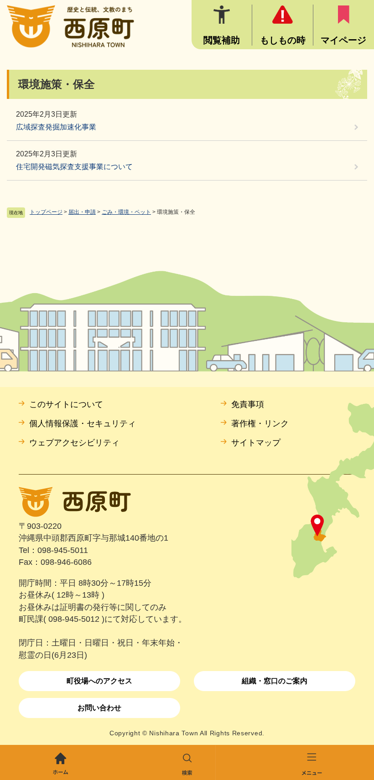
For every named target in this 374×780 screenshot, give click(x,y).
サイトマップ (255, 442)
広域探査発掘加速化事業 (56, 127)
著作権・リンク (260, 423)
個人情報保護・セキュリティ (82, 423)
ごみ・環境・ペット (126, 212)
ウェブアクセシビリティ (74, 442)
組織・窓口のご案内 (274, 681)
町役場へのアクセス (99, 681)
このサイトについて (66, 404)
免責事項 (247, 404)
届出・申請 (82, 212)
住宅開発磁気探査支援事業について (74, 166)
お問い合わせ (99, 708)
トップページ (46, 212)
